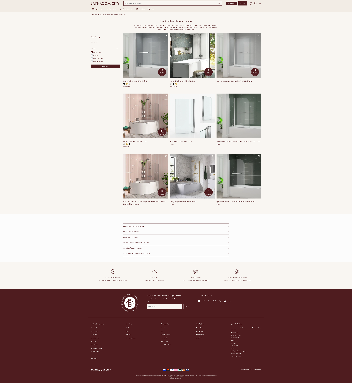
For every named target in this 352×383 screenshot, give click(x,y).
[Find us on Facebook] (214, 301)
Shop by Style (112, 9)
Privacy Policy (164, 341)
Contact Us (232, 3)
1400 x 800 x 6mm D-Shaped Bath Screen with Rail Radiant (236, 202)
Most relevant (97, 52)
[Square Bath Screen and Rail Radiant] (145, 55)
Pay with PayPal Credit (96, 348)
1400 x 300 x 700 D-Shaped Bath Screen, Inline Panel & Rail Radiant (239, 141)
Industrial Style (199, 331)
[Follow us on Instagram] (204, 301)
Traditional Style (200, 334)
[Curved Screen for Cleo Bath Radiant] (145, 116)
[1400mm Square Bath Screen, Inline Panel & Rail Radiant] (239, 55)
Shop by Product (98, 9)
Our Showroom (130, 328)
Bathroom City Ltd (248, 369)
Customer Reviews (96, 328)
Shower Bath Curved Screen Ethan (181, 141)
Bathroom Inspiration (127, 9)
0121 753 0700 (234, 332)
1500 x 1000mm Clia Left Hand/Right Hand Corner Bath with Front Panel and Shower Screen (144, 203)
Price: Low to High (98, 58)
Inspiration (93, 341)
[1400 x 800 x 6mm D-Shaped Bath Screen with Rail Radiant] (239, 176)
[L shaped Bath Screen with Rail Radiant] (192, 55)
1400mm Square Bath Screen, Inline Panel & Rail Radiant (235, 81)
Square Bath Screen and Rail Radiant (135, 81)
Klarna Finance (94, 345)
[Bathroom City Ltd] (105, 3)
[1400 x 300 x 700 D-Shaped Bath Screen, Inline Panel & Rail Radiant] (239, 116)
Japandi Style (199, 338)
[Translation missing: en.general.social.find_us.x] (220, 301)
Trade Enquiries (95, 338)
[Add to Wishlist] (166, 35)
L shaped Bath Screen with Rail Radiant (182, 81)
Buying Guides (94, 334)
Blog (127, 331)
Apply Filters (105, 66)
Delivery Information (166, 334)
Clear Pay (93, 355)
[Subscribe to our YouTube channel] (199, 301)
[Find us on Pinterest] (225, 301)
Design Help (142, 9)
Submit (187, 306)
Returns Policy (164, 338)
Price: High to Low (98, 61)
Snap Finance (94, 358)
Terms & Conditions (166, 345)
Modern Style (199, 328)
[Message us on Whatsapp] (230, 301)
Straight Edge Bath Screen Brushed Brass (183, 202)
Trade (243, 3)
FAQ (162, 331)
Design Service (94, 331)
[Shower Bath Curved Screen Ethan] (192, 116)
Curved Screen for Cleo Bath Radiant (135, 141)
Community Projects (131, 338)
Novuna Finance (95, 351)
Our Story (128, 334)
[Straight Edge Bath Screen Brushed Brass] (192, 176)
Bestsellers (96, 55)
